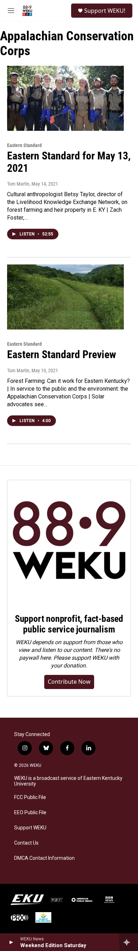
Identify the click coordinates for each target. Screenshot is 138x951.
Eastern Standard (24, 145)
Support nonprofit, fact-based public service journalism (69, 624)
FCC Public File (30, 797)
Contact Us (26, 843)
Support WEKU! (104, 10)
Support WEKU (30, 827)
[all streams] (128, 942)
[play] (10, 942)
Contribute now (69, 681)
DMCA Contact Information (44, 858)
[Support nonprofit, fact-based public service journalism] (69, 541)
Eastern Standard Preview (61, 354)
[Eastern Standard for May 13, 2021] (65, 98)
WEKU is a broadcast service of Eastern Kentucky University (68, 781)
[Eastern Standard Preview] (65, 296)
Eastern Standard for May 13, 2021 (69, 162)
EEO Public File (30, 812)
